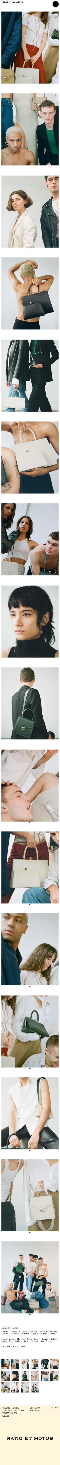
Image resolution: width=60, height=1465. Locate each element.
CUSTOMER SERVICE (10, 1408)
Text (12, 2)
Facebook (34, 1411)
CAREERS (5, 1416)
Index (20, 2)
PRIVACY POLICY (9, 1413)
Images (4, 2)
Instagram (35, 1408)
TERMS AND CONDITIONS (12, 1411)
